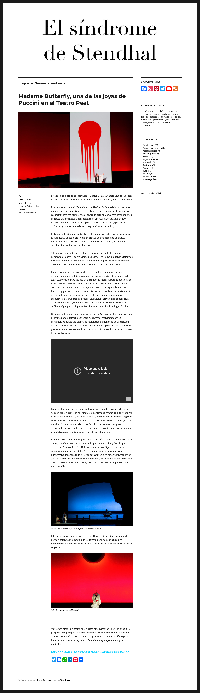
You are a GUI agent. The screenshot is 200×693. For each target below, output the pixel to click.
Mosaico (146, 168)
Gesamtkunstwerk (26, 203)
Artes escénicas (25, 199)
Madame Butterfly (26, 206)
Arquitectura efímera (152, 148)
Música (146, 171)
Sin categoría (149, 179)
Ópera (38, 206)
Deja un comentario (27, 213)
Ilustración (148, 165)
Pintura (146, 174)
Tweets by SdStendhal (151, 193)
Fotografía (148, 162)
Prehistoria (148, 176)
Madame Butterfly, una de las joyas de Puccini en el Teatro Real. (72, 99)
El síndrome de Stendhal (29, 680)
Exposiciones (149, 159)
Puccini (21, 209)
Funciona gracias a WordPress (56, 680)
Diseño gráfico (149, 154)
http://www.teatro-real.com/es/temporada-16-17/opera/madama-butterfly (90, 651)
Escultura (147, 156)
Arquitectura (148, 145)
